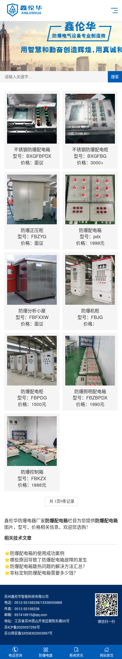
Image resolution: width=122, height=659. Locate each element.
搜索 (115, 76)
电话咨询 (15, 655)
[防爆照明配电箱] (90, 361)
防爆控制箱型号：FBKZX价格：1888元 (32, 478)
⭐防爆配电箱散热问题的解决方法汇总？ (45, 566)
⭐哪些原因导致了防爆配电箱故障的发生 (45, 559)
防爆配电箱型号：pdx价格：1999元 (90, 236)
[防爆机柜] (90, 280)
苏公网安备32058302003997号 (28, 633)
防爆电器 (45, 655)
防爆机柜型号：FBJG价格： (90, 317)
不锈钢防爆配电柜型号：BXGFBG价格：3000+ (90, 156)
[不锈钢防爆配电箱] (32, 119)
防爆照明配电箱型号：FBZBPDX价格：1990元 (90, 398)
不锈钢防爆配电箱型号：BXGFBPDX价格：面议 (32, 156)
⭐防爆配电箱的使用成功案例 (34, 553)
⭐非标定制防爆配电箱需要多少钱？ (41, 572)
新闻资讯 (76, 655)
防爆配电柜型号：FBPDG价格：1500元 (32, 398)
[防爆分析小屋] (32, 280)
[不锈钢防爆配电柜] (90, 119)
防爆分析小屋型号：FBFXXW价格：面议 (32, 317)
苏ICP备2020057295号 (22, 627)
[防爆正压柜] (32, 199)
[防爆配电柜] (32, 361)
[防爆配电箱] (90, 199)
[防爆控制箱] (32, 441)
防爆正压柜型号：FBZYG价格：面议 (32, 236)
